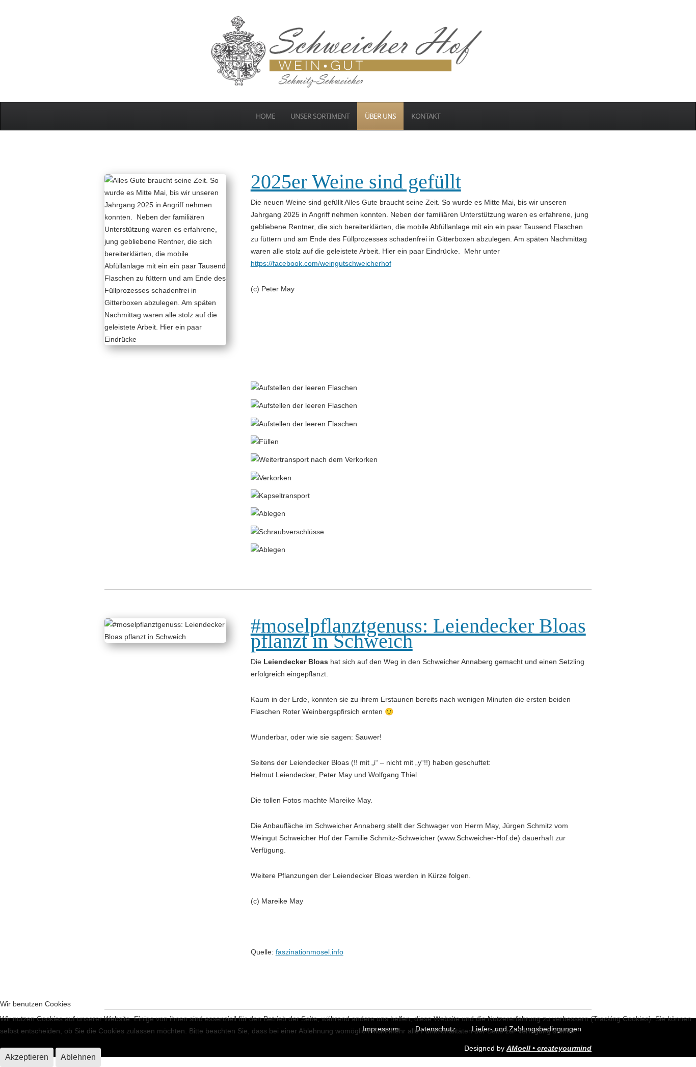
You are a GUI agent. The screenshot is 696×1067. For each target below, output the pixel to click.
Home (265, 116)
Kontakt (425, 116)
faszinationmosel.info (309, 952)
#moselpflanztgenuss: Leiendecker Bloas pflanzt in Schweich (418, 633)
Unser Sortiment (320, 116)
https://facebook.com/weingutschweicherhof (321, 263)
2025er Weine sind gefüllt (356, 181)
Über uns (380, 116)
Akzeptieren (26, 1057)
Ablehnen (78, 1057)
